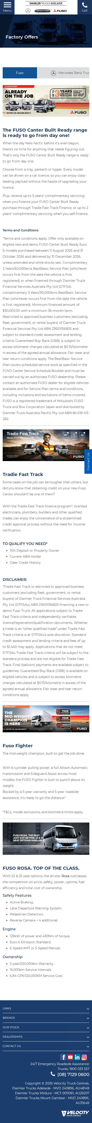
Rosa (65, 876)
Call (85, 10)
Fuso (20, 73)
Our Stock (11, 1027)
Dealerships (12, 1036)
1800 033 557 (79, 1069)
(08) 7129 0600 (73, 1074)
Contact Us (12, 1046)
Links (7, 1008)
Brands (9, 1017)
